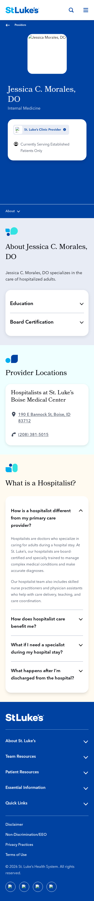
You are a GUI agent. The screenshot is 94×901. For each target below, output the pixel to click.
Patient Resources (22, 772)
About (10, 211)
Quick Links (16, 803)
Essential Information (25, 787)
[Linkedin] (24, 887)
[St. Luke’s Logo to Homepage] (22, 10)
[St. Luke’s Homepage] (24, 717)
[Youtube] (38, 887)
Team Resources (20, 756)
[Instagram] (52, 887)
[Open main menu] (84, 10)
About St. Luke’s (20, 740)
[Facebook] (10, 887)
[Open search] (71, 10)
